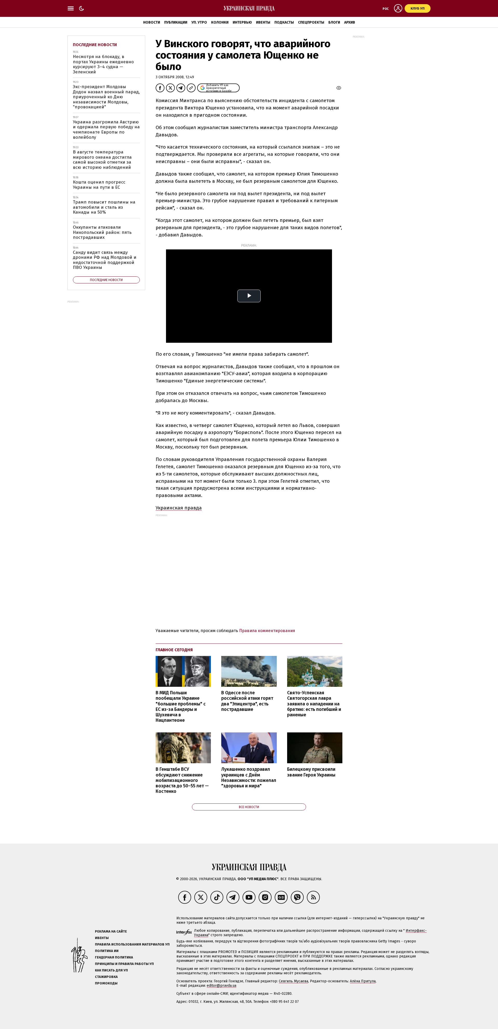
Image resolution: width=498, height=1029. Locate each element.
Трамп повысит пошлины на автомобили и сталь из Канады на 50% (104, 207)
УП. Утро (199, 22)
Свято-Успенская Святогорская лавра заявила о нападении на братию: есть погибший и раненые (314, 704)
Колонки (220, 22)
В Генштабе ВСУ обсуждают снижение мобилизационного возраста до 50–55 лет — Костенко (182, 780)
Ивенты (263, 22)
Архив (349, 22)
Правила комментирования (267, 630)
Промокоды (106, 983)
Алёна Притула (363, 981)
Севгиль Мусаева (293, 981)
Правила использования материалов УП (132, 944)
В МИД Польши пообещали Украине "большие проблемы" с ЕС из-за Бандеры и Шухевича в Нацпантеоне (181, 706)
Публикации (175, 22)
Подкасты (284, 22)
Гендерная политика (114, 957)
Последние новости (95, 44)
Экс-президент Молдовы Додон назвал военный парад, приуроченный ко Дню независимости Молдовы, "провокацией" (106, 97)
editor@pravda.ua (221, 985)
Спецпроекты (311, 22)
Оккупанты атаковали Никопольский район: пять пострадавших (102, 232)
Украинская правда (179, 508)
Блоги (334, 22)
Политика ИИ (107, 951)
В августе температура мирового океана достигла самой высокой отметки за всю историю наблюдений (102, 159)
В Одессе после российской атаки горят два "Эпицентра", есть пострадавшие (247, 701)
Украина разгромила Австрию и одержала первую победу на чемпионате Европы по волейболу (106, 129)
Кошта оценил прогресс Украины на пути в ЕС (99, 184)
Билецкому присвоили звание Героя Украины (311, 772)
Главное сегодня (174, 649)
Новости (151, 22)
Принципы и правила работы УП (124, 964)
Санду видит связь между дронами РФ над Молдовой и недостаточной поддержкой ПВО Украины (104, 260)
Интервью (242, 22)
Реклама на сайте (111, 931)
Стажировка (106, 977)
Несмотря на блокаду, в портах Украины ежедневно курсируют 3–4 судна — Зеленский (103, 64)
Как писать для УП (111, 970)
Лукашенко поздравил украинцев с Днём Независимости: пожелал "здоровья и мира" (248, 777)
